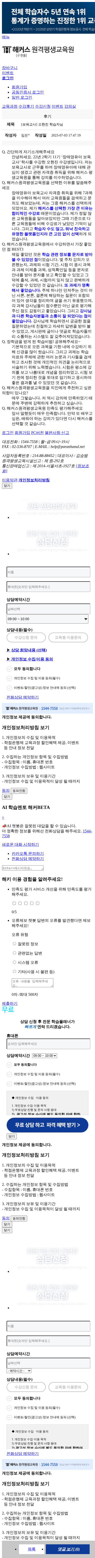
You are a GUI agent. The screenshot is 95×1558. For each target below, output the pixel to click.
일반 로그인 (22, 97)
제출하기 (10, 1003)
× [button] (3, 817)
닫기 (7, 486)
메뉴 (6, 37)
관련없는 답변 (30, 953)
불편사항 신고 (57, 433)
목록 (32, 1549)
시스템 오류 (28, 962)
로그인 (8, 433)
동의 (6, 790)
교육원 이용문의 (68, 637)
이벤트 (8, 73)
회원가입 (19, 87)
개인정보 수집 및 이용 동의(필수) (37, 678)
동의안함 (19, 791)
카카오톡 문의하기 (28, 853)
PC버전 (37, 433)
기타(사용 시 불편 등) (36, 972)
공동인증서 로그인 (28, 92)
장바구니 (10, 68)
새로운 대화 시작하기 (20, 844)
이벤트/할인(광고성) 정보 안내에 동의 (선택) (45, 687)
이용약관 (10, 480)
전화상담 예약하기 (23, 697)
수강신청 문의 (26, 637)
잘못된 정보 (28, 944)
